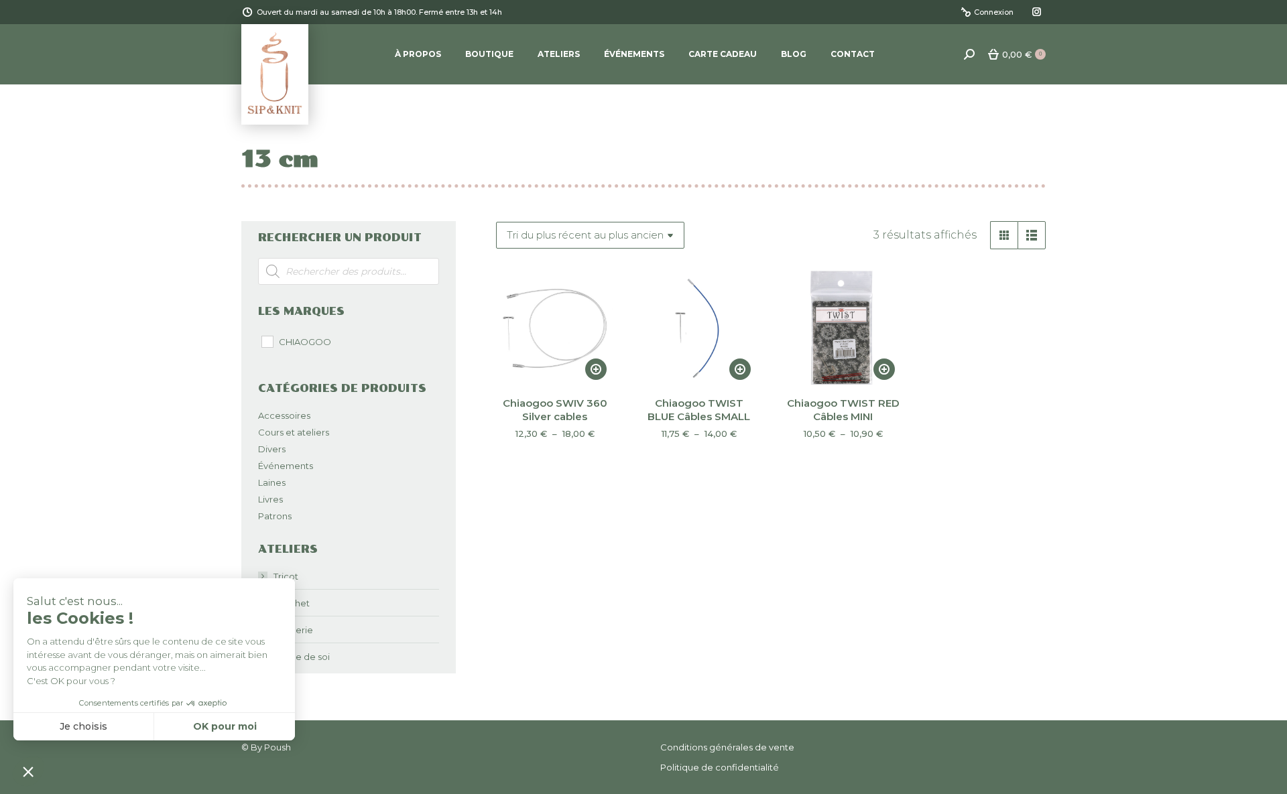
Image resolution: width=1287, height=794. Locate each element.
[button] (28, 771)
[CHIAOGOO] (266, 341)
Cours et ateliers (293, 432)
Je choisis (83, 726)
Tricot (285, 576)
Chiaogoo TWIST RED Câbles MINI (843, 410)
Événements (285, 465)
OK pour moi (225, 726)
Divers (272, 449)
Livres (270, 499)
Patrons (275, 516)
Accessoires (284, 415)
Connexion (994, 12)
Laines (272, 482)
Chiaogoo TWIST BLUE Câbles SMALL (699, 410)
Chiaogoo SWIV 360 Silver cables (555, 410)
